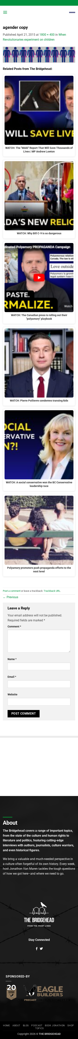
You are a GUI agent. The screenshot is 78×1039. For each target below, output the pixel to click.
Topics (39, 1028)
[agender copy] (39, 54)
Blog (26, 1025)
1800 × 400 (47, 34)
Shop (70, 1025)
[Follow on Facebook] (36, 949)
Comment (14, 626)
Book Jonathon (55, 1025)
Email (12, 676)
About (16, 1025)
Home (6, 1025)
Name (12, 659)
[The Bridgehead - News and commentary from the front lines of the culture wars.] (39, 12)
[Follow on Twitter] (41, 949)
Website (12, 694)
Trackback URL (52, 590)
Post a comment (11, 590)
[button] (5, 12)
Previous (10, 597)
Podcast (36, 1025)
